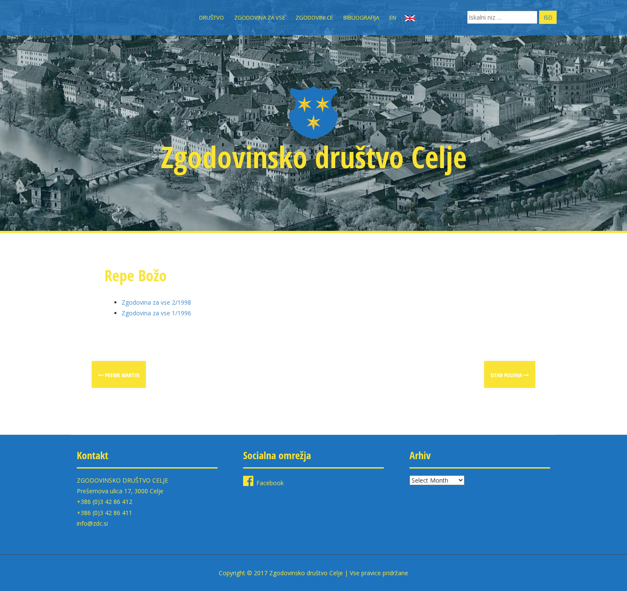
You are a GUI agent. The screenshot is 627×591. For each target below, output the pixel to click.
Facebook (270, 483)
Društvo (211, 17)
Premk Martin (121, 375)
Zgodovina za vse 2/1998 (156, 302)
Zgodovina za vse (259, 17)
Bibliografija (361, 17)
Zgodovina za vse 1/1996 (156, 313)
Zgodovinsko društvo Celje (314, 156)
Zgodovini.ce (314, 17)
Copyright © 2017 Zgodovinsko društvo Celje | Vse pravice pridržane (313, 573)
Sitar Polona (507, 375)
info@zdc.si (92, 523)
